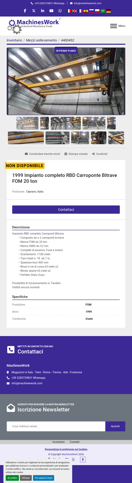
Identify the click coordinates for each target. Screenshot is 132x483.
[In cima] (83, 459)
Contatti (74, 442)
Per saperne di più (43, 478)
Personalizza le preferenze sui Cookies (66, 449)
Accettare (12, 478)
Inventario (59, 442)
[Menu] (113, 26)
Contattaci (66, 210)
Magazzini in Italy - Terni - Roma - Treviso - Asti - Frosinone (47, 372)
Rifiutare (26, 478)
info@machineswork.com (87, 3)
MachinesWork (70, 454)
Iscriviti (115, 426)
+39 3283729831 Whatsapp (49, 3)
